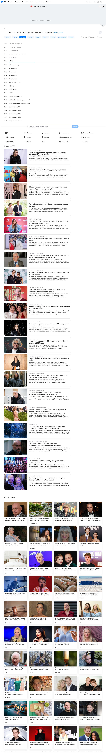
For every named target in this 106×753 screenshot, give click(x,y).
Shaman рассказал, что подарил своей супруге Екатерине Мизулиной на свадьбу (47, 479)
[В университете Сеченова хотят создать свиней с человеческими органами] (65, 588)
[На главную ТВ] (4, 2)
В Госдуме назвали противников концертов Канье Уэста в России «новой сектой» (48, 188)
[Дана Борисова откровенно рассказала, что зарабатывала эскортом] (65, 737)
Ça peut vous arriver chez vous (17, 54)
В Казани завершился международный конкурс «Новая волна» (47, 462)
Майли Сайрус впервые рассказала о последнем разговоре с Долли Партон (47, 154)
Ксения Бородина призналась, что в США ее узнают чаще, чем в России (48, 325)
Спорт (100, 37)
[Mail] (2, 2)
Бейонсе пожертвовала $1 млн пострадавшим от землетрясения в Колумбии (47, 410)
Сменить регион (58, 32)
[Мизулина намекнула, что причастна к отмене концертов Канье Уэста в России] (15, 637)
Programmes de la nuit (15, 121)
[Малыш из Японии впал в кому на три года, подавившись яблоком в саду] (40, 712)
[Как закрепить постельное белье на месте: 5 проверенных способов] (15, 563)
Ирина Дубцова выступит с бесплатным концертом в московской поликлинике (49, 222)
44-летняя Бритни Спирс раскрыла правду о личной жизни (49, 239)
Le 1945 (11, 93)
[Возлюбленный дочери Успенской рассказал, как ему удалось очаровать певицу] (90, 612)
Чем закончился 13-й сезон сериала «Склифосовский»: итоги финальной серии (45, 445)
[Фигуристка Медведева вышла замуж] (90, 538)
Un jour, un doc (13, 68)
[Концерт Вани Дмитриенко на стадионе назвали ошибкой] (65, 513)
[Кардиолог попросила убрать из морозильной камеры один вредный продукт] (40, 538)
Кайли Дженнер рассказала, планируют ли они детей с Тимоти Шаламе (49, 308)
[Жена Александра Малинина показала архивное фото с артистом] (65, 687)
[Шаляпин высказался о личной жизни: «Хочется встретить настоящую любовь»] (40, 687)
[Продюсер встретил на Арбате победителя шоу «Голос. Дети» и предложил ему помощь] (40, 588)
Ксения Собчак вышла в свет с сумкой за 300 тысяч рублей (49, 359)
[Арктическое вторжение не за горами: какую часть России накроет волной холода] (90, 588)
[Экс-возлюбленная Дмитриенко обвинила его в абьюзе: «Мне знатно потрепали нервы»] (90, 563)
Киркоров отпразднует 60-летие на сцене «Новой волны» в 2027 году (48, 342)
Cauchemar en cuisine (15, 107)
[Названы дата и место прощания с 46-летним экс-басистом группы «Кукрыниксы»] (15, 588)
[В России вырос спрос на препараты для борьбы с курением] (65, 637)
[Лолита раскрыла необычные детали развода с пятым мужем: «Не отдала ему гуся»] (40, 737)
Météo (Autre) (12, 57)
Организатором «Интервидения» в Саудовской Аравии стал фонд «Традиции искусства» (47, 428)
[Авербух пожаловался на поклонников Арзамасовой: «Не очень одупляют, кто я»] (65, 563)
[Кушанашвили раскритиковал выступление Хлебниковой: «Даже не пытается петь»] (40, 637)
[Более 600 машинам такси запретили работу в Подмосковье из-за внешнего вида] (15, 712)
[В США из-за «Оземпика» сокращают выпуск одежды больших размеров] (15, 687)
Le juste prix (12, 86)
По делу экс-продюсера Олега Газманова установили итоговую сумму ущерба (45, 393)
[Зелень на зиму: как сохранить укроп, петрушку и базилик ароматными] (40, 513)
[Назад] (100, 6)
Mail (2, 751)
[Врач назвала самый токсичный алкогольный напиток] (65, 662)
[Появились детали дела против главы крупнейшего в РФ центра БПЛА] (15, 612)
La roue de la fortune (14, 82)
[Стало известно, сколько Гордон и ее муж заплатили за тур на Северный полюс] (90, 637)
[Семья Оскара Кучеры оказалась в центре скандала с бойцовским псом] (90, 513)
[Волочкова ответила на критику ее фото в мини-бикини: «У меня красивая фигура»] (65, 612)
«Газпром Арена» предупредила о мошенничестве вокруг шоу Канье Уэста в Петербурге (48, 376)
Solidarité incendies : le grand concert (19, 100)
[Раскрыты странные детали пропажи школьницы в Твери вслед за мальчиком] (40, 662)
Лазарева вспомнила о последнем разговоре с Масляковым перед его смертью (47, 291)
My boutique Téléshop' (15, 47)
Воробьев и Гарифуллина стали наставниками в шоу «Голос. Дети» (49, 273)
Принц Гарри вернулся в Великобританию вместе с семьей (48, 205)
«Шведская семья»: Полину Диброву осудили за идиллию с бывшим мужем (47, 171)
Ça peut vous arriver (14, 50)
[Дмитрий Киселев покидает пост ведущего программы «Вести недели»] (15, 513)
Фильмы (84, 37)
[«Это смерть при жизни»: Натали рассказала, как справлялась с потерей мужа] (65, 538)
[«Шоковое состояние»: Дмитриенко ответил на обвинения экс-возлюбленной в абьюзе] (15, 737)
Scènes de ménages (14, 43)
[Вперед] (103, 6)
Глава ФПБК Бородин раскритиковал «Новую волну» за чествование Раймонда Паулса (49, 256)
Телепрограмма (8, 28)
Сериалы (92, 37)
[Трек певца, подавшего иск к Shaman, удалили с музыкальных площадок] (40, 563)
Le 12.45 (11, 60)
